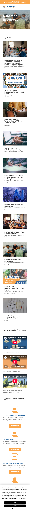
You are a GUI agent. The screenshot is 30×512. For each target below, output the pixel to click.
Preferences (15, 508)
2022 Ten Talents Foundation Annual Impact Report (14, 288)
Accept (15, 502)
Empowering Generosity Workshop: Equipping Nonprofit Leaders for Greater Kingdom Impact (13, 62)
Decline (15, 505)
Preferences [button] (23, 498)
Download (15, 426)
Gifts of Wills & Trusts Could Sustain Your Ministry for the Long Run (14, 177)
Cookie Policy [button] (17, 496)
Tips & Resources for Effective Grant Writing (12, 149)
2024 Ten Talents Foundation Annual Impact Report (14, 92)
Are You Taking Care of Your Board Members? (14, 233)
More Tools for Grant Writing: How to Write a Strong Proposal (13, 121)
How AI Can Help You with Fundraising (13, 205)
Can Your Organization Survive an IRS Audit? (12, 316)
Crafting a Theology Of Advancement (12, 260)
